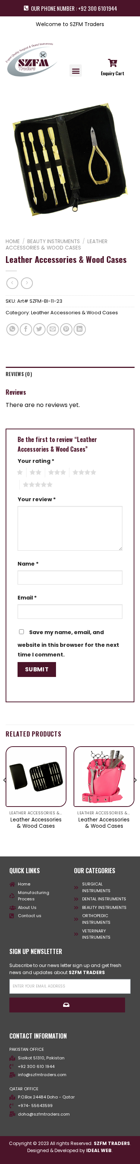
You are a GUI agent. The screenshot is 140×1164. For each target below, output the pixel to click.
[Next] (135, 795)
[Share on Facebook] (26, 329)
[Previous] (5, 795)
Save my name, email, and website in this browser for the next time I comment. (68, 643)
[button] (75, 70)
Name (28, 563)
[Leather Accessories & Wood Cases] (36, 776)
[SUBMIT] (67, 1005)
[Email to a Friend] (53, 329)
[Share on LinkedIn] (80, 329)
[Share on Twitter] (39, 329)
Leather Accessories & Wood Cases (57, 244)
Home (13, 241)
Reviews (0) (19, 374)
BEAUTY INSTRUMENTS (53, 241)
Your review (37, 499)
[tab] (70, 374)
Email (27, 597)
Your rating (36, 461)
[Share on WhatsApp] (12, 329)
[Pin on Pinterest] (66, 329)
